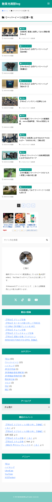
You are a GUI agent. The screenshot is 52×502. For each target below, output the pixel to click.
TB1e (7, 359)
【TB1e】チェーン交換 (15, 330)
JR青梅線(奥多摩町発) (14, 373)
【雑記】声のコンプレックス (17, 445)
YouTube (9, 474)
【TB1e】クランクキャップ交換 (19, 333)
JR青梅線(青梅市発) (13, 376)
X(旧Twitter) (10, 478)
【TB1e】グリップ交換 (15, 320)
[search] (46, 240)
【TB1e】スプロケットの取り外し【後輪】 (24, 425)
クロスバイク (25, 38)
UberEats (9, 471)
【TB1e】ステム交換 (14, 438)
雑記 (7, 390)
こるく (8, 428)
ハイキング (10, 366)
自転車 (33, 38)
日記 (7, 386)
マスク (8, 383)
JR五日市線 (10, 369)
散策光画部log (11, 3)
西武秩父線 (10, 379)
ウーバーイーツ (12, 362)
